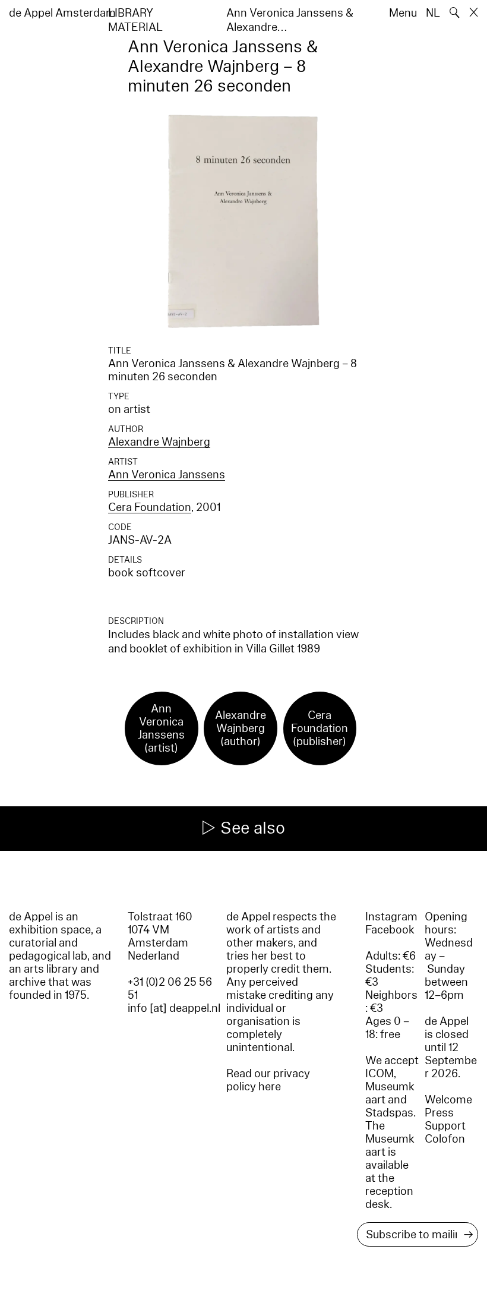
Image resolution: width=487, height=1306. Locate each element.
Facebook (390, 930)
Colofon (445, 1139)
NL (433, 13)
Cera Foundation (149, 507)
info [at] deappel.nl (174, 1008)
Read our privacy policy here (268, 1080)
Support (445, 1126)
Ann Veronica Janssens (166, 474)
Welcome (448, 1100)
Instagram (391, 917)
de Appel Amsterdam (62, 13)
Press (439, 1113)
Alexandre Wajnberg (159, 442)
